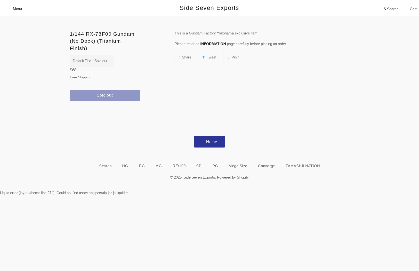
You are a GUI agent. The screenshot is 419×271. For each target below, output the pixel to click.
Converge (266, 166)
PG (215, 166)
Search (105, 166)
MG (158, 166)
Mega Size (238, 166)
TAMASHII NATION (303, 166)
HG (125, 166)
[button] (105, 109)
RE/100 (179, 166)
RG (142, 166)
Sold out (105, 95)
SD (199, 166)
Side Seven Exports (209, 7)
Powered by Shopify (233, 177)
